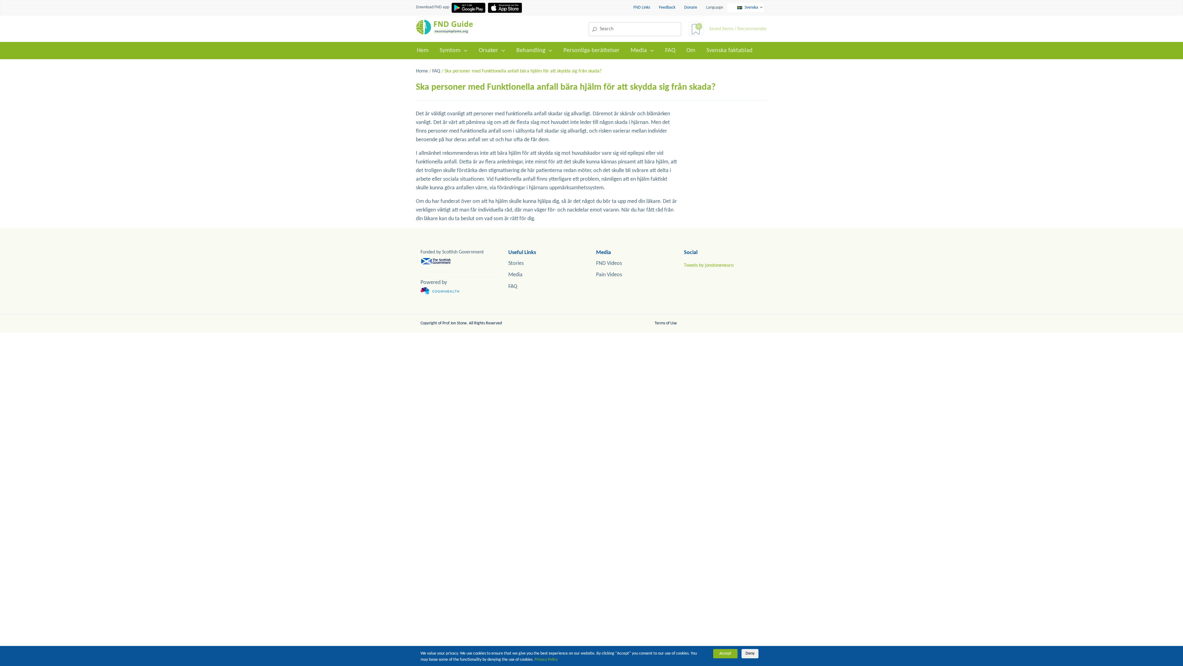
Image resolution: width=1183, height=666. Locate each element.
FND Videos (609, 263)
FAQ (670, 50)
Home (422, 71)
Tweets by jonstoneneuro (709, 265)
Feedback (667, 7)
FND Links (642, 7)
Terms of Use (666, 323)
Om (690, 50)
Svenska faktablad (729, 50)
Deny (750, 653)
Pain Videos (609, 275)
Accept (725, 653)
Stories (516, 263)
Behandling (530, 50)
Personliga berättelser (591, 50)
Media (639, 50)
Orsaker (488, 50)
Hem (423, 50)
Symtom (450, 50)
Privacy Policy (546, 659)
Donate (690, 7)
